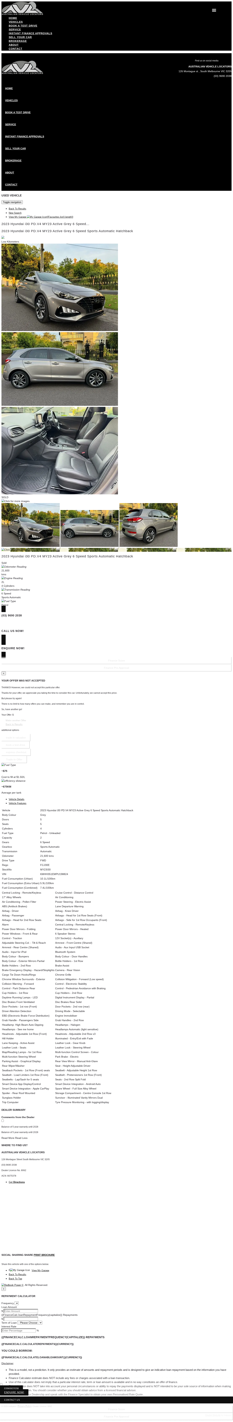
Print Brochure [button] (44, 1255)
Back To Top (15, 1278)
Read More (7, 1137)
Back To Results (17, 208)
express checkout (16, 752)
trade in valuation (16, 737)
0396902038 (11, 1388)
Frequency (7, 1303)
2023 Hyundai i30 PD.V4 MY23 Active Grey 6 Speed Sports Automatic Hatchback (67, 231)
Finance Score (116, 1409)
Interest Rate (8, 1326)
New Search (15, 213)
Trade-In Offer (14, 759)
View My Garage (41, 217)
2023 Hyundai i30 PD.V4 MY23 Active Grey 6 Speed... (45, 224)
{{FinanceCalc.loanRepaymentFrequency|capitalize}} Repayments (39, 1314)
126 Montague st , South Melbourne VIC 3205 (205, 71)
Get (17, 1182)
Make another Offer (16, 720)
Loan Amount (9, 1307)
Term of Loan (9, 1322)
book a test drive (15, 744)
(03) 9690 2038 (223, 76)
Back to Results (14, 724)
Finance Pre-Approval (116, 1416)
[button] (116, 1363)
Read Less (21, 1137)
